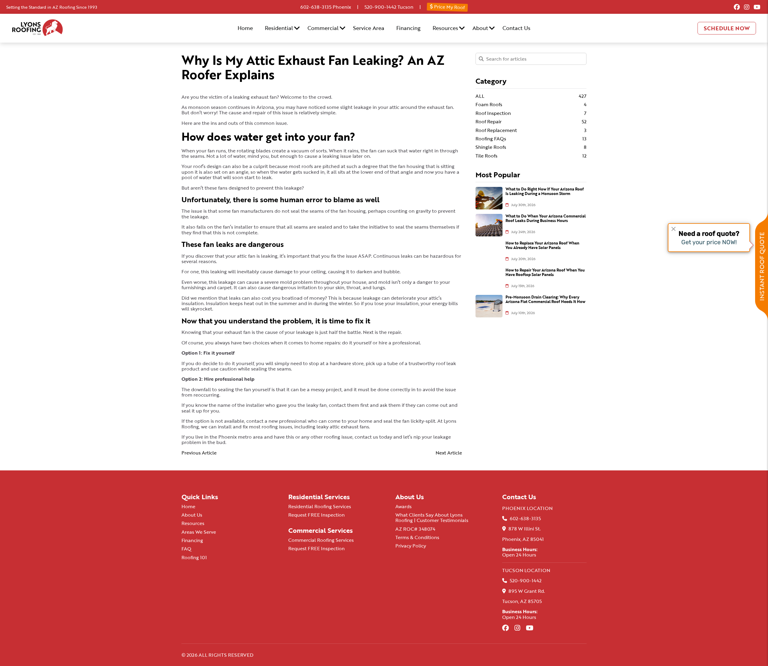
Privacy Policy (410, 545)
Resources (445, 28)
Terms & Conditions (417, 537)
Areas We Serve (199, 532)
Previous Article (199, 452)
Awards (403, 506)
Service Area (368, 28)
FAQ (186, 548)
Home (245, 28)
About (480, 28)
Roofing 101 (194, 557)
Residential (279, 28)
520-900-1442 (380, 6)
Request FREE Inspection (316, 514)
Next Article (449, 452)
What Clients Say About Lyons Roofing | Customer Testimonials (431, 517)
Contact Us (516, 28)
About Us (192, 514)
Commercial (323, 28)
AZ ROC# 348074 (415, 528)
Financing (408, 28)
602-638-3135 (316, 6)
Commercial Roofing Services (321, 540)
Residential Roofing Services (319, 506)
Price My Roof (449, 7)
